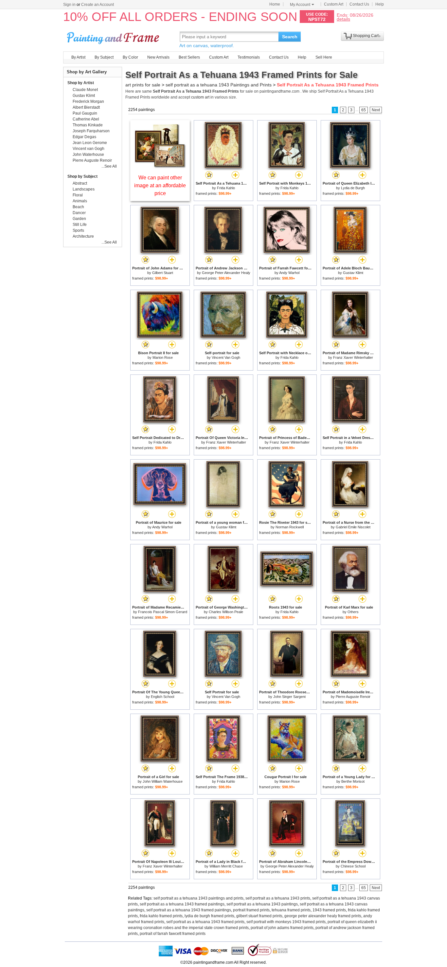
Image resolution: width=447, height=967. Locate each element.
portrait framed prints (251, 910)
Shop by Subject (82, 176)
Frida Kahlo (226, 188)
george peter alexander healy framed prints (322, 916)
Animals (80, 201)
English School (162, 697)
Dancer (79, 212)
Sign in (69, 4)
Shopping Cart (366, 35)
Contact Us (359, 4)
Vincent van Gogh (88, 148)
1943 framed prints (329, 910)
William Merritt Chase (226, 866)
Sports (78, 230)
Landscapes (84, 189)
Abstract (80, 183)
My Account (300, 4)
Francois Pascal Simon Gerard (162, 612)
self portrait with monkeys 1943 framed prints (286, 922)
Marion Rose (162, 357)
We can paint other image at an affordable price (160, 185)
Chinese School (353, 866)
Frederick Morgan (88, 101)
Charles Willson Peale (226, 612)
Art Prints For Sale (114, 36)
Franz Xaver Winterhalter (353, 357)
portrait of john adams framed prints (282, 927)
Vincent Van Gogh (226, 357)
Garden (79, 218)
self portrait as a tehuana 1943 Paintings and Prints (219, 84)
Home (274, 4)
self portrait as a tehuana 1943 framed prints (205, 922)
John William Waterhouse (163, 781)
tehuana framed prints (291, 910)
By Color (130, 57)
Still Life (80, 224)
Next (376, 110)
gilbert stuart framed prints (259, 916)
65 (363, 110)
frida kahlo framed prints (161, 916)
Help (379, 4)
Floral (78, 195)
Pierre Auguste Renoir (353, 697)
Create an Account (97, 4)
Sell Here (323, 57)
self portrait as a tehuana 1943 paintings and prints (198, 898)
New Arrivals (158, 57)
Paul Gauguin (85, 113)
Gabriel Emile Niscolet (353, 527)
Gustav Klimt (353, 273)
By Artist (78, 57)
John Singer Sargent (289, 697)
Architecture (83, 236)
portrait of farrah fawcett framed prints (173, 933)
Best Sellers (189, 57)
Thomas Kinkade (88, 125)
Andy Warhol (289, 273)
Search (289, 36)
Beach (78, 207)
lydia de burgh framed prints (209, 916)
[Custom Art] (160, 166)
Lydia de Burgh (353, 188)
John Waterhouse (88, 154)
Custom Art (333, 4)
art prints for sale (142, 84)
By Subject (104, 57)
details (343, 19)
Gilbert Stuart (162, 273)
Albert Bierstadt (86, 107)
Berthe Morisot (353, 781)
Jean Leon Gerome (90, 142)
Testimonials (249, 57)
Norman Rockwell (290, 527)
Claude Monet (85, 89)
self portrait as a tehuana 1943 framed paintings (182, 904)
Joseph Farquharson (91, 131)
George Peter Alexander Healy (226, 273)
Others (353, 612)
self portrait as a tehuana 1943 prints (277, 898)
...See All (109, 166)
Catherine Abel (86, 119)
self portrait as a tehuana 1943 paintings (262, 904)
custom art (200, 97)
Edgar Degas (84, 137)
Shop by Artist (80, 83)
